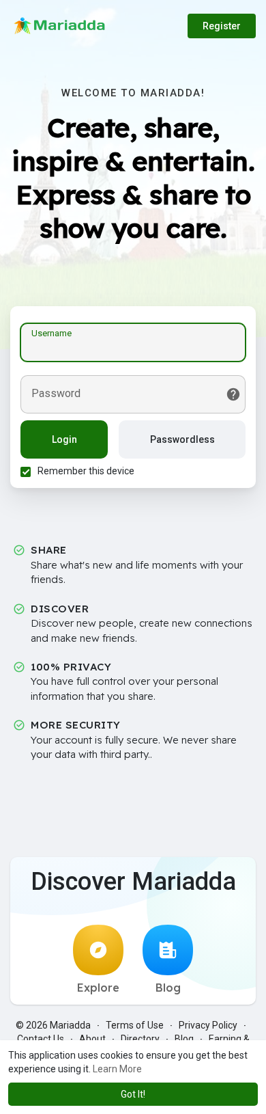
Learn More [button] (117, 1068)
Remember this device (86, 470)
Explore (98, 987)
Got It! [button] (133, 1094)
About (92, 1038)
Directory (140, 1038)
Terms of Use (135, 1025)
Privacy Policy (208, 1025)
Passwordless (182, 439)
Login (64, 439)
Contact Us (40, 1038)
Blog (168, 987)
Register (222, 26)
